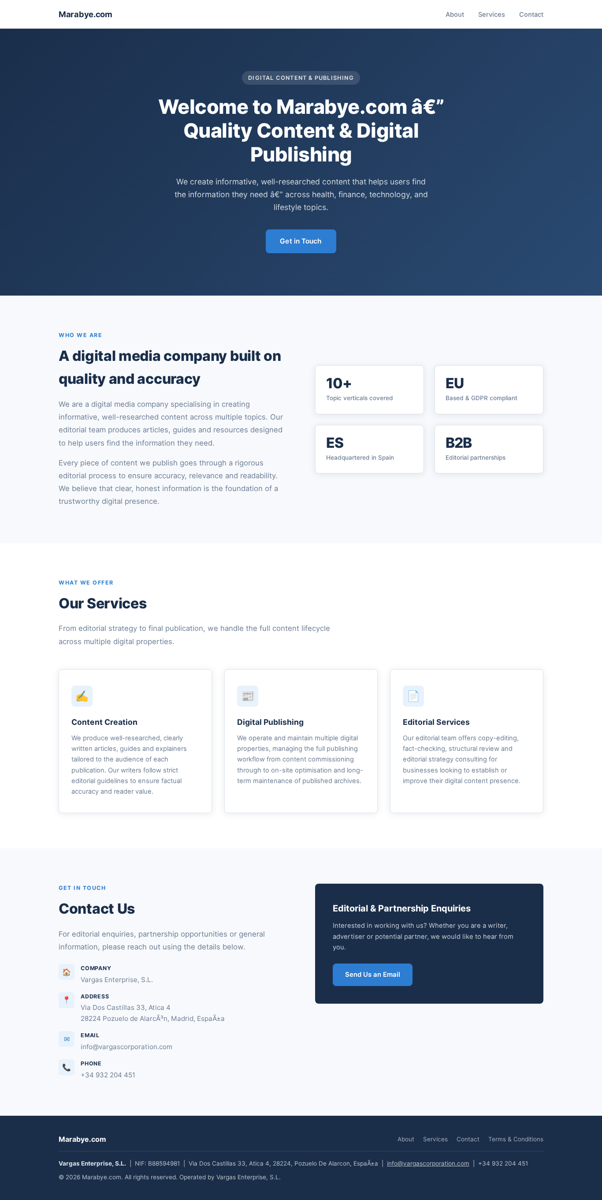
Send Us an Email (372, 975)
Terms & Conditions (515, 1139)
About (455, 15)
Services (491, 15)
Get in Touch (301, 241)
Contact (531, 15)
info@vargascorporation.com (428, 1163)
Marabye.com (85, 14)
